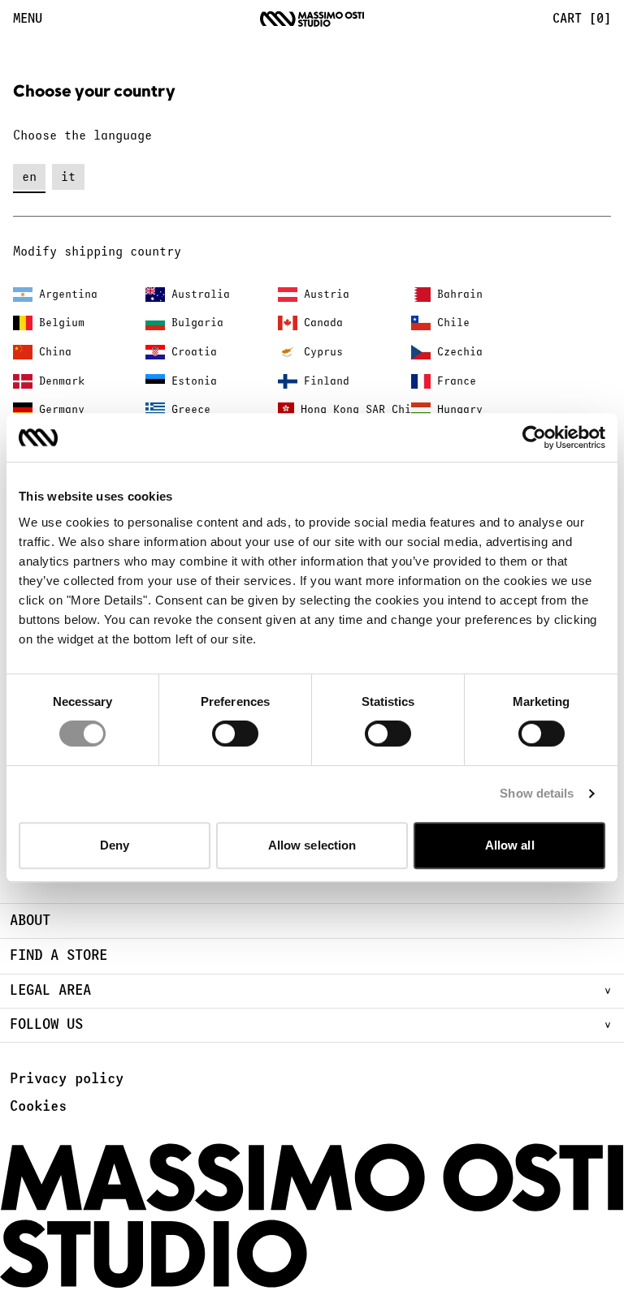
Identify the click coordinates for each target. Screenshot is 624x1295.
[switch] (235, 733)
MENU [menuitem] (27, 18)
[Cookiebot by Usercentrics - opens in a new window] (534, 437)
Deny (114, 845)
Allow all (510, 845)
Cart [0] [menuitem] (581, 18)
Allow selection (312, 845)
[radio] (29, 177)
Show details (537, 793)
